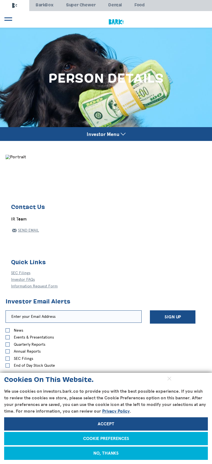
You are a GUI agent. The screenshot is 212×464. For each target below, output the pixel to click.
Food (139, 5)
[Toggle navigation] (7, 18)
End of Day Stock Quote (34, 365)
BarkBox (44, 5)
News (18, 330)
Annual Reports (27, 351)
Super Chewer (81, 5)
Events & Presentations (34, 337)
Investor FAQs (23, 279)
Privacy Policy (116, 411)
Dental (115, 5)
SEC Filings (20, 273)
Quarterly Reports (29, 344)
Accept (106, 424)
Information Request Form (34, 286)
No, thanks (106, 453)
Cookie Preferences (106, 438)
